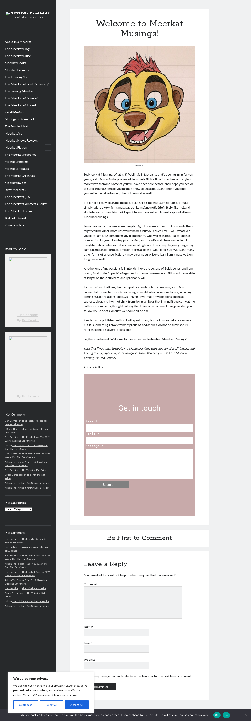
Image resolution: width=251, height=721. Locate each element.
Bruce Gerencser (14, 474)
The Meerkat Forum (18, 211)
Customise (25, 704)
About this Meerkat (18, 41)
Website (89, 659)
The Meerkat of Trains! (20, 105)
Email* (88, 643)
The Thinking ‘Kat (17, 77)
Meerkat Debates (17, 168)
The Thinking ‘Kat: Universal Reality (30, 483)
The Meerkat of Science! (21, 98)
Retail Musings (15, 112)
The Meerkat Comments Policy (26, 204)
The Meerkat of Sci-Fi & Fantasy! (27, 84)
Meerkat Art (13, 133)
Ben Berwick (30, 320)
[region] (51, 692)
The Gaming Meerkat (19, 91)
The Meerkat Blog (17, 49)
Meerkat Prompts (17, 70)
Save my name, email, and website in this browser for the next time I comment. (140, 676)
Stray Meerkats (15, 190)
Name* (88, 626)
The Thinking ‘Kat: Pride (34, 470)
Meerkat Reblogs (16, 161)
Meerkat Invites (15, 182)
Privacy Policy (14, 225)
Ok (217, 714)
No (226, 714)
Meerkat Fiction (16, 147)
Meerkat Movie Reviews (21, 140)
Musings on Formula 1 (19, 119)
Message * (94, 446)
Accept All (76, 704)
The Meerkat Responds (20, 154)
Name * (91, 421)
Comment (90, 584)
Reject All (51, 704)
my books (151, 320)
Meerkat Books (15, 63)
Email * (92, 434)
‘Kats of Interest (15, 218)
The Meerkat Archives (20, 175)
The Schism (27, 315)
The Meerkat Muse (18, 56)
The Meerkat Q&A (17, 197)
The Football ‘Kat (16, 126)
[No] (246, 715)
